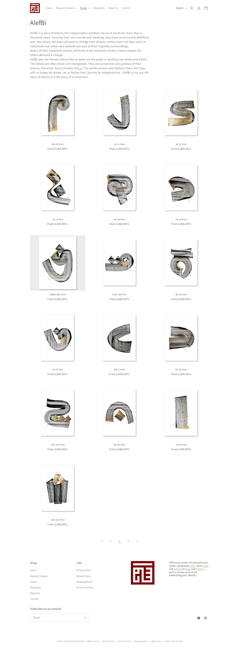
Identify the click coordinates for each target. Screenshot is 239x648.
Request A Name (38, 576)
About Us (35, 593)
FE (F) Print (57, 369)
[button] (66, 8)
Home (33, 570)
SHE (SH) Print (58, 520)
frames (199, 568)
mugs (205, 565)
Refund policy (93, 641)
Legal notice (156, 641)
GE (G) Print (181, 294)
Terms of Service (84, 587)
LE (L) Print (119, 144)
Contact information (173, 641)
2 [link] (119, 541)
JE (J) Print (57, 219)
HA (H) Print (181, 219)
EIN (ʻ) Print (119, 369)
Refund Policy (83, 576)
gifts (192, 565)
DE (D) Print (181, 369)
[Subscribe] (84, 617)
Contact (34, 598)
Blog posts (35, 587)
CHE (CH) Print (58, 444)
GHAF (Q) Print (119, 294)
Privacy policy (108, 641)
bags (188, 568)
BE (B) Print (119, 444)
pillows (178, 568)
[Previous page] (102, 541)
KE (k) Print (181, 144)
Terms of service (124, 641)
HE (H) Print (119, 219)
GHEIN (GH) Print (58, 294)
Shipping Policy (84, 581)
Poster (33, 581)
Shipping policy (141, 641)
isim (65, 641)
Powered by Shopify (75, 641)
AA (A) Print (181, 444)
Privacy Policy (83, 570)
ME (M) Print (57, 144)
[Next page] (137, 541)
